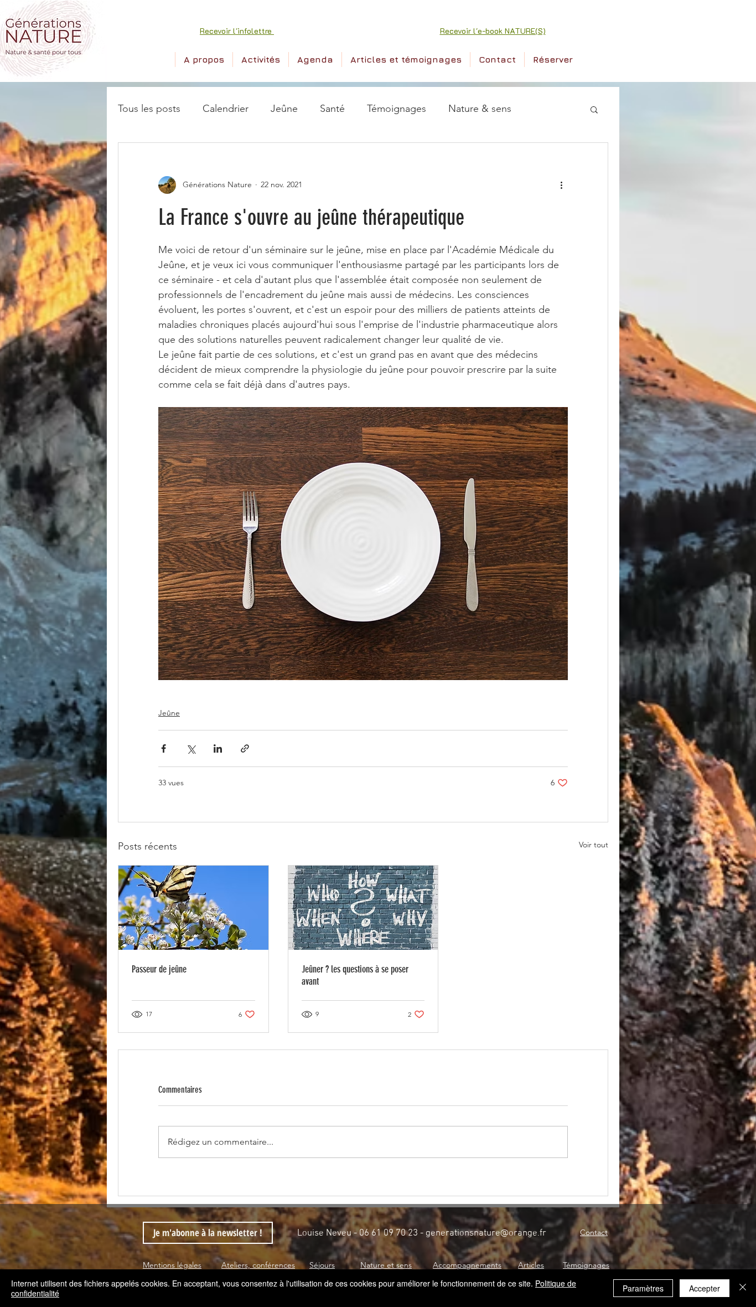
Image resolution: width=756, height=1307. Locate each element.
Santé (332, 108)
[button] (237, 30)
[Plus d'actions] (561, 185)
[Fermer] (742, 1288)
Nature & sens (479, 108)
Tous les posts (149, 108)
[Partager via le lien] (245, 748)
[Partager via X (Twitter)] (190, 748)
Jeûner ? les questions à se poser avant (355, 975)
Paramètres (643, 1288)
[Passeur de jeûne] (193, 908)
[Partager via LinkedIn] (218, 748)
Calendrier (225, 108)
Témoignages (396, 108)
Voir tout (593, 845)
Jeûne (284, 108)
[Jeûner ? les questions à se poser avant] (363, 908)
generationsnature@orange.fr (486, 1233)
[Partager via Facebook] (163, 748)
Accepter (704, 1288)
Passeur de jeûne (159, 969)
